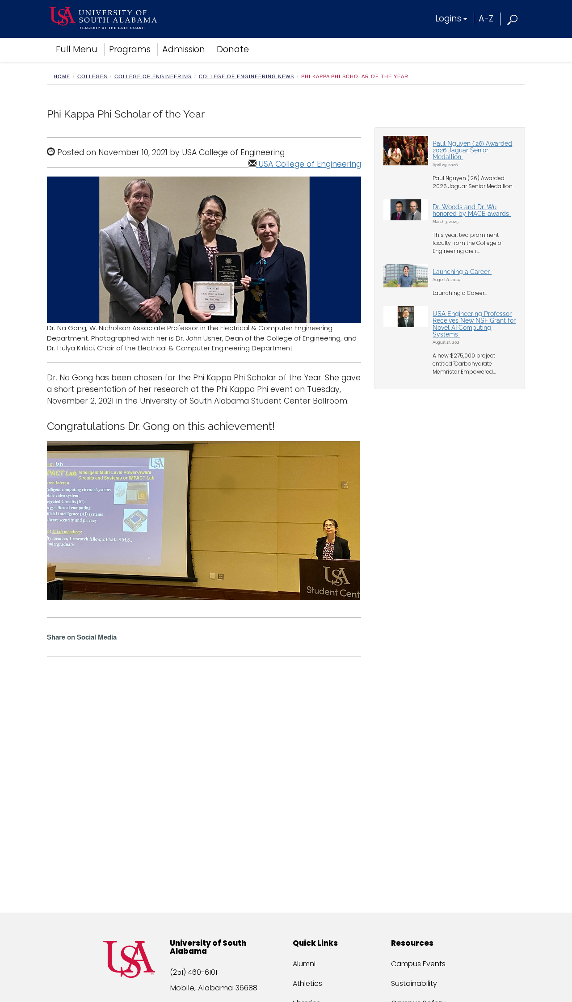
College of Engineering (153, 76)
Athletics (307, 983)
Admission (183, 49)
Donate (233, 49)
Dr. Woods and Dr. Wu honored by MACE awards (472, 210)
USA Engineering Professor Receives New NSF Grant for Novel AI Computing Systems (474, 324)
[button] (512, 18)
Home (62, 76)
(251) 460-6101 (193, 972)
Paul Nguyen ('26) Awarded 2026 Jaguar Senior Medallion (472, 150)
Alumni (304, 964)
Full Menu (76, 49)
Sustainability (414, 983)
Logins (448, 19)
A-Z (486, 19)
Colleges (92, 76)
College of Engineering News (246, 76)
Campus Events (418, 964)
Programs (130, 49)
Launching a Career (462, 271)
